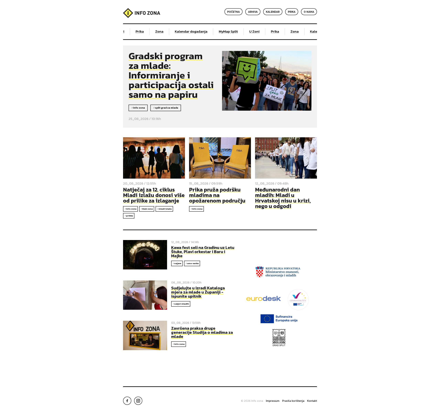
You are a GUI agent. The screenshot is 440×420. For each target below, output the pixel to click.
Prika (291, 12)
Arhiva (253, 12)
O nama (309, 12)
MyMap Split (222, 31)
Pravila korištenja (293, 401)
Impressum (272, 401)
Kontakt (312, 401)
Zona (154, 31)
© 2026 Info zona (252, 401)
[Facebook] (127, 401)
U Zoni (249, 31)
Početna (233, 12)
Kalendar (273, 12)
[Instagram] (138, 401)
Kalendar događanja (185, 31)
